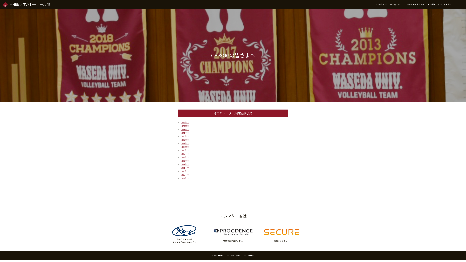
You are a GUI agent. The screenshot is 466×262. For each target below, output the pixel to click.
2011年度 (185, 168)
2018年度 (185, 143)
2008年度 (185, 178)
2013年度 (185, 161)
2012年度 (185, 164)
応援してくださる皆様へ (440, 5)
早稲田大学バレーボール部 (29, 5)
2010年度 (185, 171)
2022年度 (185, 129)
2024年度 (185, 122)
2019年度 (185, 140)
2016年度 (185, 150)
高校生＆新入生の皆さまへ (390, 5)
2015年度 (185, 154)
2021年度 (185, 133)
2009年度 (185, 175)
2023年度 (185, 126)
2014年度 (185, 157)
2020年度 (185, 136)
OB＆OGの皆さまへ (416, 5)
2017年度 (185, 147)
